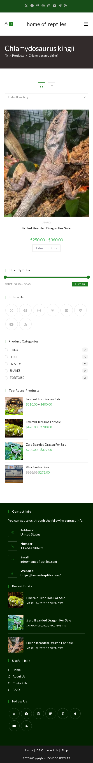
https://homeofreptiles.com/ (41, 575)
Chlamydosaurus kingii (43, 55)
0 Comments (55, 603)
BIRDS (14, 350)
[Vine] (60, 6)
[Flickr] (66, 310)
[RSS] (65, 6)
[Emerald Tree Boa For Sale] (15, 600)
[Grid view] (41, 86)
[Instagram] (48, 6)
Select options (46, 248)
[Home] (6, 55)
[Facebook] (32, 6)
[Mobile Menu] (86, 24)
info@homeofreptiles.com (39, 561)
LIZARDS (46, 222)
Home (17, 670)
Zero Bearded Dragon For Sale (48, 620)
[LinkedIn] (50, 713)
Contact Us (20, 683)
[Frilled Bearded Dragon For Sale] (15, 645)
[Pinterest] (37, 6)
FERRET (15, 357)
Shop (64, 750)
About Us (19, 676)
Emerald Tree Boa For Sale (45, 598)
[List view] (51, 86)
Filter (80, 284)
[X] (27, 6)
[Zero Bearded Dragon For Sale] (15, 622)
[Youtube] (54, 6)
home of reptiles (46, 24)
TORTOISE (17, 377)
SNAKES (15, 370)
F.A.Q (16, 690)
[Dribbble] (43, 6)
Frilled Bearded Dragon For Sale (46, 228)
